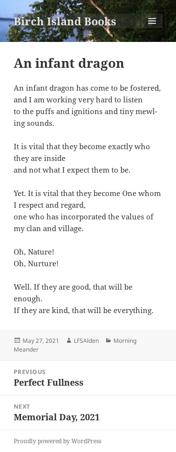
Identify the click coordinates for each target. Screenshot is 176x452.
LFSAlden (86, 340)
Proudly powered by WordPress (57, 441)
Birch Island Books (65, 21)
